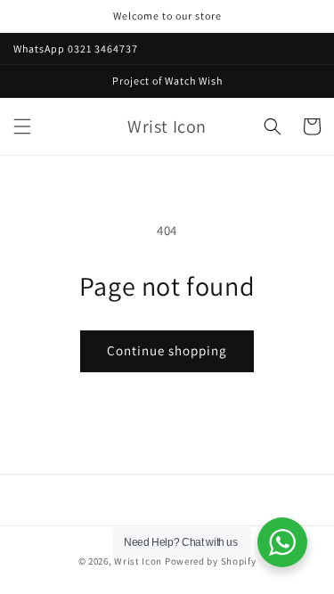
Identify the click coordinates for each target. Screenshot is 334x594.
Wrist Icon (138, 561)
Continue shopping (167, 350)
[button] (22, 126)
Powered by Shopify (211, 561)
